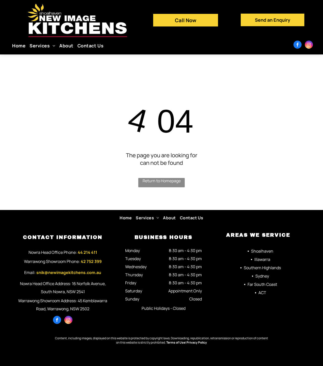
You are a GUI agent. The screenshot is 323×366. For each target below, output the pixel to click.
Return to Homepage (162, 181)
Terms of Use (175, 342)
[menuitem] (19, 46)
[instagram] (309, 45)
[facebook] (297, 45)
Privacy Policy (196, 342)
